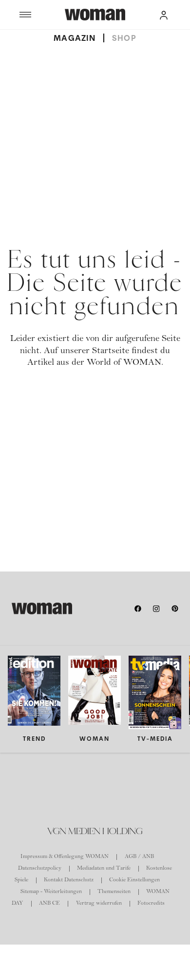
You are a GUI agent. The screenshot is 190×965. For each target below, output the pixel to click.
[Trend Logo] (42, 608)
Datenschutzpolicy (39, 869)
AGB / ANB (139, 857)
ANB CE (49, 904)
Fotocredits (151, 904)
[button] (164, 14)
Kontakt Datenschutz (69, 880)
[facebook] (137, 608)
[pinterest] (174, 608)
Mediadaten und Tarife (104, 869)
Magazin (74, 38)
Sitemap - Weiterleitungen (51, 892)
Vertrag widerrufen (99, 904)
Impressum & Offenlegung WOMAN (64, 857)
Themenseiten (114, 892)
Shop (124, 38)
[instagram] (156, 608)
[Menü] (42, 14)
